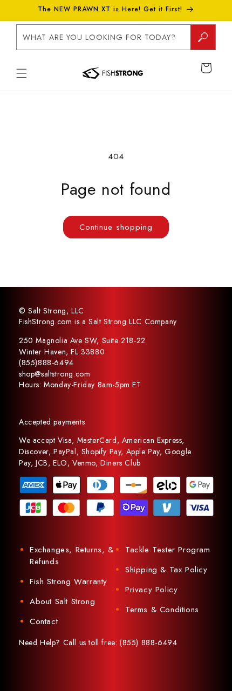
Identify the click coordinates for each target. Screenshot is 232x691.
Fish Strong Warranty (68, 581)
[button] (21, 73)
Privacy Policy (151, 590)
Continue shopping (116, 227)
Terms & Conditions (162, 609)
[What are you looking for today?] (202, 37)
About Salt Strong (62, 601)
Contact (44, 621)
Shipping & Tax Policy (166, 570)
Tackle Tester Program (167, 550)
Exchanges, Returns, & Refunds (72, 555)
